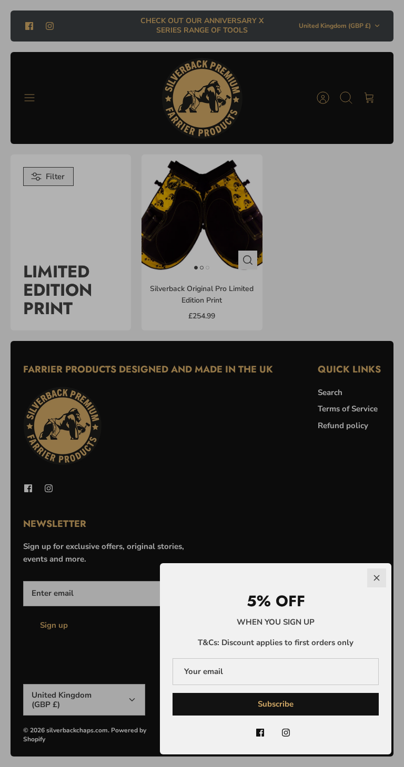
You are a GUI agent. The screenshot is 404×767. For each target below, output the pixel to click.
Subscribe (276, 704)
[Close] (376, 577)
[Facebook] (260, 732)
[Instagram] (286, 732)
